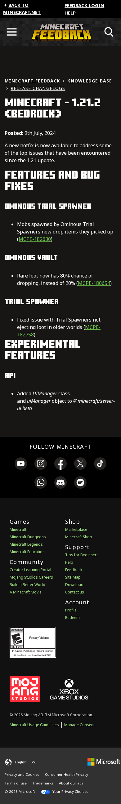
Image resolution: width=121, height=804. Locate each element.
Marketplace (76, 529)
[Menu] (11, 32)
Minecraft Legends (26, 544)
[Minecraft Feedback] (60, 32)
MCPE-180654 (94, 283)
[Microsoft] (103, 761)
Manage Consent (79, 724)
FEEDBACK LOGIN (84, 5)
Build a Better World (27, 584)
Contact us (74, 592)
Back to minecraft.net (22, 8)
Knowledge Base (89, 81)
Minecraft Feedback (32, 81)
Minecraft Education (27, 551)
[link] (21, 464)
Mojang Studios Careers (31, 577)
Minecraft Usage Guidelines (34, 724)
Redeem (72, 617)
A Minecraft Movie (26, 592)
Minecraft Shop (78, 537)
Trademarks (43, 783)
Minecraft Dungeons (28, 537)
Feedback (73, 569)
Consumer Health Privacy (66, 774)
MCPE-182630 (35, 239)
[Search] (109, 32)
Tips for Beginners (82, 554)
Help (70, 13)
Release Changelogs (38, 88)
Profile (71, 610)
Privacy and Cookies (22, 774)
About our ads (71, 783)
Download (74, 584)
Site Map (73, 577)
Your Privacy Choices (70, 791)
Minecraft (18, 529)
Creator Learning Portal (30, 569)
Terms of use (16, 783)
